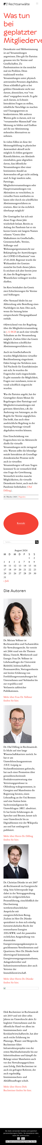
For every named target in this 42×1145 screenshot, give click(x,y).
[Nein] (39, 1136)
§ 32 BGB (11, 332)
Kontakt (21, 523)
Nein (23, 1138)
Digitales (22, 497)
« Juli (6, 581)
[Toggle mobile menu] (37, 3)
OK (18, 1138)
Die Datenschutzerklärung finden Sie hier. (21, 1141)
